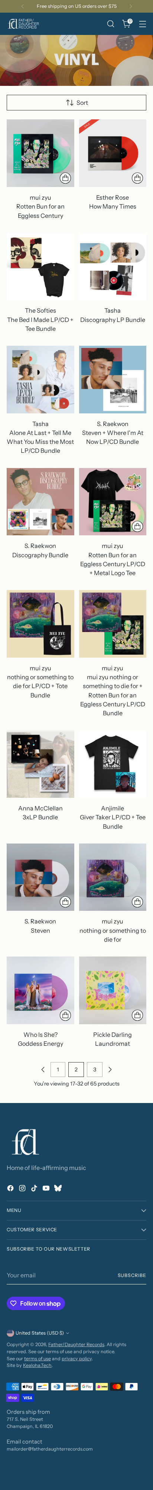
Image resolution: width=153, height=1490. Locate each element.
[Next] (131, 6)
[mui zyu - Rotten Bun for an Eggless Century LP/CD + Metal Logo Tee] (113, 502)
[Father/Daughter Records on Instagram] (23, 1189)
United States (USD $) (40, 1333)
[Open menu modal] (142, 24)
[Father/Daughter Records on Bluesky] (58, 1189)
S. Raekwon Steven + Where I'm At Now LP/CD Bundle (112, 433)
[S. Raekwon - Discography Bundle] (40, 502)
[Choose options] (65, 178)
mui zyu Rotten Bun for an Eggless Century (40, 206)
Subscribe (132, 1275)
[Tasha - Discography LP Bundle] (113, 266)
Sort (82, 102)
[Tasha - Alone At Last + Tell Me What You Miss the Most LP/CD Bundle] (40, 379)
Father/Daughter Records (76, 1344)
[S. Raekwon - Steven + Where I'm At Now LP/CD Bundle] (113, 379)
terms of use (37, 1358)
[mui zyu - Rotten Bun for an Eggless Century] (40, 153)
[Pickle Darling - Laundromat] (113, 990)
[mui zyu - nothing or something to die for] (113, 877)
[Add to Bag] (137, 526)
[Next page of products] (109, 1069)
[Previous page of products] (43, 1069)
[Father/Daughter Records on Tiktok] (34, 1189)
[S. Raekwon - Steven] (40, 877)
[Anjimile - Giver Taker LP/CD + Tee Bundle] (113, 764)
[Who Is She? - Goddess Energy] (40, 990)
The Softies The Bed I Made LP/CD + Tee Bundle (40, 319)
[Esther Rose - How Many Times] (113, 153)
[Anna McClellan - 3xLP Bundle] (40, 764)
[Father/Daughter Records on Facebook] (11, 1189)
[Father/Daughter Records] (23, 23)
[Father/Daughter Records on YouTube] (46, 1189)
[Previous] (22, 6)
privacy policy (77, 1358)
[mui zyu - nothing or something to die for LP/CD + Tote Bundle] (40, 624)
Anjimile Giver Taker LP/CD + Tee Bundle (113, 817)
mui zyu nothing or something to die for (112, 930)
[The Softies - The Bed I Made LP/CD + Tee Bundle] (40, 266)
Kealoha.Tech (37, 1365)
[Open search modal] (110, 24)
